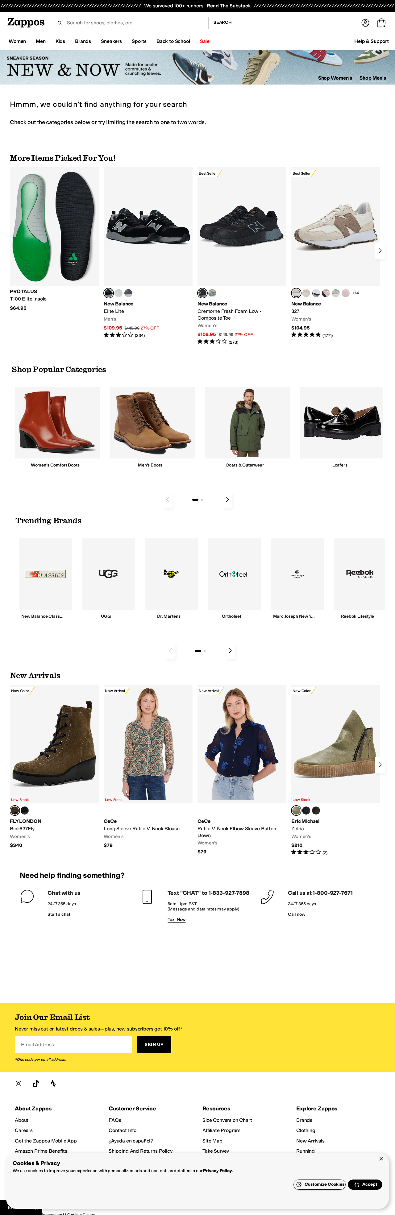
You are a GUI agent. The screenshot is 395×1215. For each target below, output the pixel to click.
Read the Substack (229, 6)
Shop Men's (373, 78)
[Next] (380, 251)
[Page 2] (202, 500)
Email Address (37, 1044)
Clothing (305, 1130)
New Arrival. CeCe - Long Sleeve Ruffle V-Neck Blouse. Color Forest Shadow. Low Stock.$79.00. (148, 766)
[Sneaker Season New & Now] (197, 67)
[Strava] (53, 1083)
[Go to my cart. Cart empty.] (381, 23)
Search (223, 22)
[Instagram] (18, 1083)
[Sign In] (365, 23)
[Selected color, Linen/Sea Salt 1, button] (296, 293)
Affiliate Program (221, 1130)
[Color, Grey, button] (128, 293)
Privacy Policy (217, 1170)
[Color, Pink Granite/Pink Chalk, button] (346, 293)
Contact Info (122, 1130)
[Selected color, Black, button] (109, 293)
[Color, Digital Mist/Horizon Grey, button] (316, 293)
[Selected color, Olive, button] (296, 810)
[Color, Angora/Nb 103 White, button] (336, 293)
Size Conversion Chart (227, 1120)
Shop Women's (335, 78)
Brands (304, 1120)
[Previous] (168, 499)
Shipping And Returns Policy (141, 1151)
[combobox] (130, 23)
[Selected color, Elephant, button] (15, 810)
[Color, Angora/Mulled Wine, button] (326, 293)
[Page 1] (195, 500)
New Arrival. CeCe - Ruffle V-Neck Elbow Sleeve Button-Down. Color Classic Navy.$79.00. (242, 770)
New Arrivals (310, 1141)
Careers (24, 1130)
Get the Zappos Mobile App (46, 1141)
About (21, 1120)
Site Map (212, 1141)
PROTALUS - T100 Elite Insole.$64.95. (54, 239)
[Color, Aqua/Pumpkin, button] (212, 293)
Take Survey (215, 1151)
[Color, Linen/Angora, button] (306, 293)
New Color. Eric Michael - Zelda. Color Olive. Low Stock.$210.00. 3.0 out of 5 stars (335, 770)
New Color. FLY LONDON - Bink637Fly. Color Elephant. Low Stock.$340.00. (54, 766)
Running (305, 1151)
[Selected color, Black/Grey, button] (202, 293)
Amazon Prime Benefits (41, 1151)
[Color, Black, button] (25, 810)
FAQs (115, 1120)
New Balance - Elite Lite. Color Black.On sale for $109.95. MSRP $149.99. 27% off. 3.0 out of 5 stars (148, 252)
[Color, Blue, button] (118, 293)
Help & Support (371, 41)
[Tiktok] (36, 1083)
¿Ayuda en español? (131, 1141)
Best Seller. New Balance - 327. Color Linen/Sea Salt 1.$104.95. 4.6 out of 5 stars (335, 252)
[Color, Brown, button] (316, 810)
